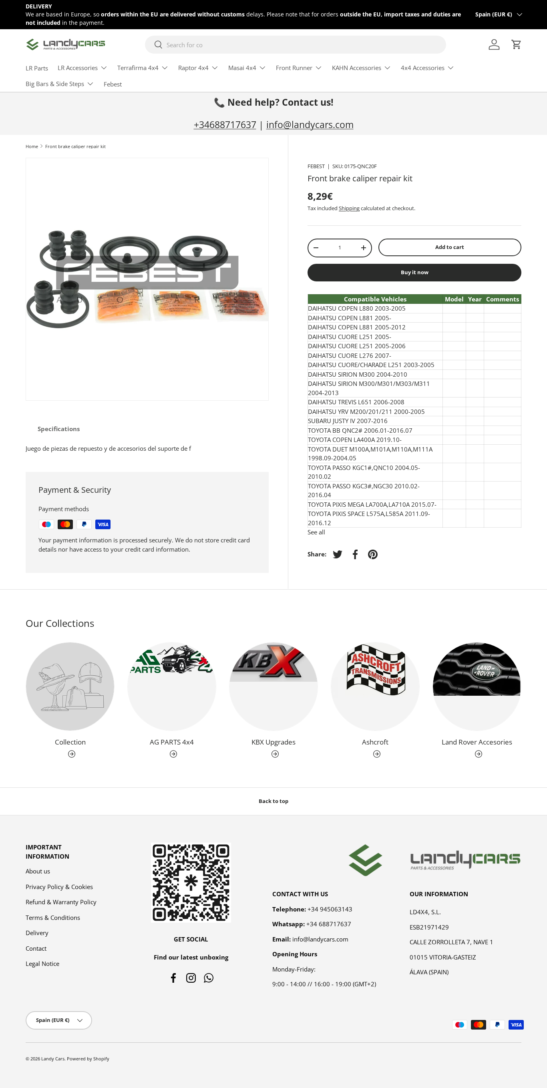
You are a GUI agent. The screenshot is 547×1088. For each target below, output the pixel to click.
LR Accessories (78, 68)
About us (38, 871)
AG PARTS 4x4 (172, 742)
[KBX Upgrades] (273, 686)
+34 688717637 (328, 924)
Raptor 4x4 (193, 68)
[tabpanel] (147, 448)
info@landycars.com (310, 124)
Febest (113, 84)
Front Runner (294, 68)
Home (32, 146)
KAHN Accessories (356, 68)
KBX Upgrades (273, 742)
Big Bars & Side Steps (55, 84)
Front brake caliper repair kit (75, 146)
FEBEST (316, 166)
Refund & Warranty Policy (61, 902)
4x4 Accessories (422, 68)
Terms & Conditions (53, 917)
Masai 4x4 (242, 68)
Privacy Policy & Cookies (59, 887)
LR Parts (37, 68)
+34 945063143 (330, 909)
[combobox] (295, 45)
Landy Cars (52, 1059)
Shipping (349, 208)
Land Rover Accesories (477, 742)
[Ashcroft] (375, 686)
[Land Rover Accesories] (477, 686)
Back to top (273, 801)
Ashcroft (375, 742)
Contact (36, 948)
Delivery (37, 933)
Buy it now (414, 272)
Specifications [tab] (59, 429)
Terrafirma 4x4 (138, 68)
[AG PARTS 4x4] (172, 686)
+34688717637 (225, 124)
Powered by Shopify (88, 1059)
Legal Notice (42, 964)
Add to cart (449, 247)
